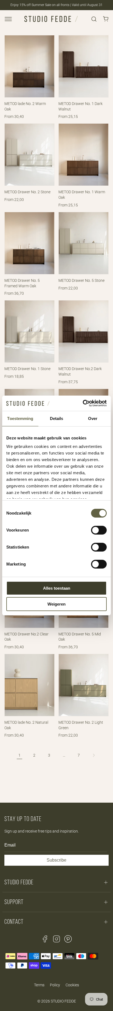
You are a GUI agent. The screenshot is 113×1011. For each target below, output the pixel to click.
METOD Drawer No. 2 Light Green (80, 725)
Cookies (72, 985)
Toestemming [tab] (20, 418)
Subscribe (56, 860)
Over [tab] (92, 418)
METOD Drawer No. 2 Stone (27, 192)
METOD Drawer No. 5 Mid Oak (79, 637)
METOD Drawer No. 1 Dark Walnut (80, 106)
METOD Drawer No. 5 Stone (81, 280)
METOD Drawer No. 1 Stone (27, 369)
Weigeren (56, 604)
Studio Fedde (63, 1001)
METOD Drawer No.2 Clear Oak (26, 637)
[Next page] (93, 755)
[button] (8, 19)
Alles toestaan (56, 588)
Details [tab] (56, 418)
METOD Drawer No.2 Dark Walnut (80, 371)
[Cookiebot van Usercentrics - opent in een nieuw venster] (83, 403)
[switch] (99, 530)
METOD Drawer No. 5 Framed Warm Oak (22, 283)
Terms (39, 985)
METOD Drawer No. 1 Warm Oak (81, 195)
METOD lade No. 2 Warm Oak (25, 106)
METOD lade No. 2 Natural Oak (26, 725)
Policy (55, 985)
